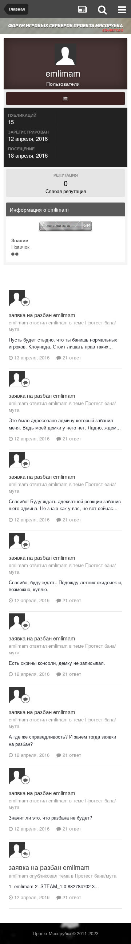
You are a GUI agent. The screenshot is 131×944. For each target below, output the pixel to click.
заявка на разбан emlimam (42, 315)
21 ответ (71, 357)
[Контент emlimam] (65, 98)
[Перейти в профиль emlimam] (17, 298)
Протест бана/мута (95, 875)
